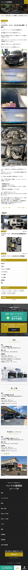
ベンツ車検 (3, 277)
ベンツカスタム (4, 271)
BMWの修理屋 (4, 545)
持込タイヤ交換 (4, 513)
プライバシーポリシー (14, 558)
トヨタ (10, 290)
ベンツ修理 (3, 274)
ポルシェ (15, 290)
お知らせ (3, 263)
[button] (26, 2)
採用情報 (3, 539)
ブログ (2, 524)
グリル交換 (3, 293)
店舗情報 (3, 534)
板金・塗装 (3, 508)
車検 (2, 282)
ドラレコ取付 (21, 290)
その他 (2, 266)
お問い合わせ (14, 329)
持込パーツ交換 (4, 519)
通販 (2, 529)
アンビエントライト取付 (11, 293)
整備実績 (3, 280)
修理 (2, 503)
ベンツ (4, 290)
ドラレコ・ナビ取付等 (5, 269)
